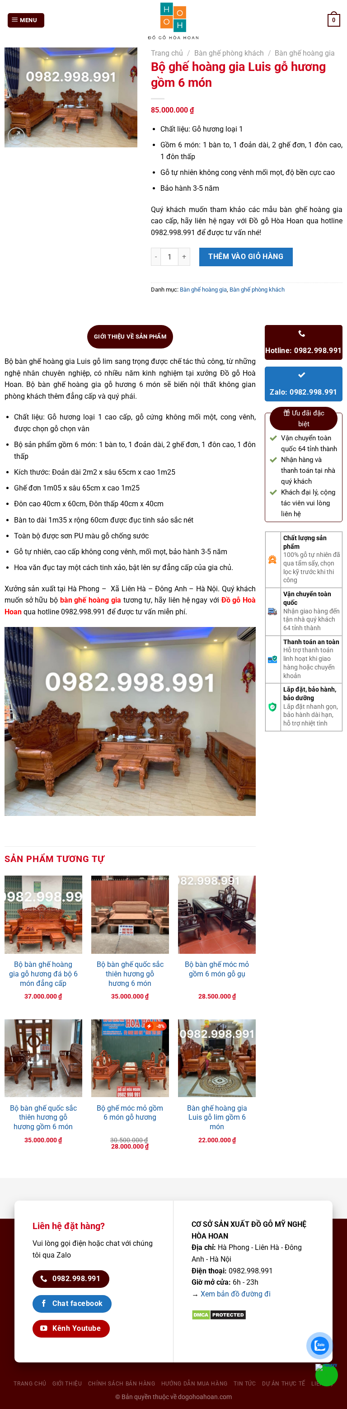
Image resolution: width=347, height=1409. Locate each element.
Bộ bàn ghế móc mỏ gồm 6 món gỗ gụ (217, 969)
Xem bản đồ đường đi (236, 1294)
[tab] (130, 337)
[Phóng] (16, 136)
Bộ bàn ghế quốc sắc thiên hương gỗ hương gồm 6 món (43, 1117)
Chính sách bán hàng (121, 1384)
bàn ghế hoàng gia (90, 600)
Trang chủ (167, 53)
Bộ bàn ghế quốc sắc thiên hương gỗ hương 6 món (130, 974)
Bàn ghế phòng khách (229, 53)
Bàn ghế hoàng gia (305, 53)
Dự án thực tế (283, 1384)
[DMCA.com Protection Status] (219, 1314)
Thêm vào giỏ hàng (245, 256)
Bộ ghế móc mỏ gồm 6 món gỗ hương (130, 1113)
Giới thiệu (67, 1384)
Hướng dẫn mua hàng (194, 1384)
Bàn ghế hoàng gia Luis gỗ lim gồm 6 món (217, 1117)
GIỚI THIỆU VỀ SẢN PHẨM (130, 336)
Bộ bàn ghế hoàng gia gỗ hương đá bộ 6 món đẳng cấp (43, 974)
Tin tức (245, 1384)
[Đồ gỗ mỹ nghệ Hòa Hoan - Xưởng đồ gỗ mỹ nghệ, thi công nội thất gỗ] (173, 20)
